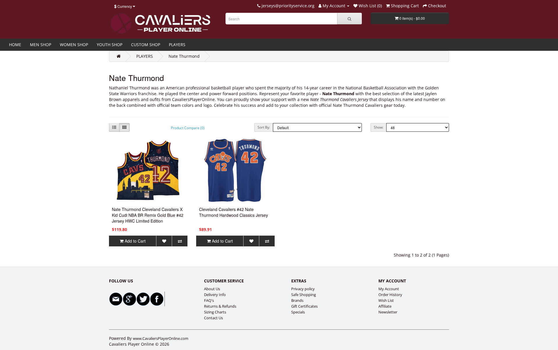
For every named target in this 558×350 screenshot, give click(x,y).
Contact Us (213, 317)
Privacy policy (303, 288)
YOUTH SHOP (109, 44)
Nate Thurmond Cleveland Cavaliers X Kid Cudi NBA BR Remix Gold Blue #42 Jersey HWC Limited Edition (147, 215)
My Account (388, 288)
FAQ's (209, 300)
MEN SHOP (40, 44)
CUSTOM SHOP (145, 44)
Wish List (386, 300)
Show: (378, 127)
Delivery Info (215, 294)
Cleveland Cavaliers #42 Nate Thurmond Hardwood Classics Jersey (233, 212)
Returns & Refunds (220, 306)
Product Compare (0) (188, 127)
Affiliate (384, 306)
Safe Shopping (303, 294)
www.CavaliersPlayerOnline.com (160, 338)
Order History (390, 294)
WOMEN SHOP (74, 44)
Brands (297, 300)
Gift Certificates (304, 306)
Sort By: (263, 127)
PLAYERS (177, 44)
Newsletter (387, 312)
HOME (15, 44)
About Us (212, 288)
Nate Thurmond (184, 56)
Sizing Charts (215, 312)
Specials (298, 312)
